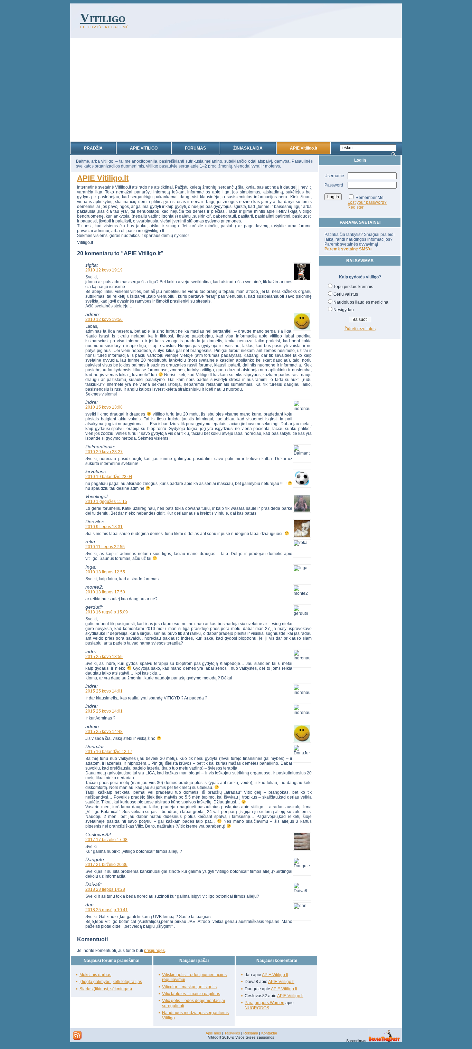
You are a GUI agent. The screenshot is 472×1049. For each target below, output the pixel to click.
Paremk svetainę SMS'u (347, 249)
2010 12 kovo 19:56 (104, 319)
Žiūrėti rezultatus (360, 328)
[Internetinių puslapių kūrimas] (384, 1041)
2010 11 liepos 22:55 (105, 546)
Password (333, 185)
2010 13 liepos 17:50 (105, 592)
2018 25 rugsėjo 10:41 (106, 909)
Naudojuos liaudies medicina (360, 302)
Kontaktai (269, 1033)
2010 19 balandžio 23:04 (108, 476)
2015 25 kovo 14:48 (104, 731)
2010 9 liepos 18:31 (104, 526)
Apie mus (213, 1033)
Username (334, 175)
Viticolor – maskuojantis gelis (189, 986)
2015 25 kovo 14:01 (104, 691)
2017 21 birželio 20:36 (106, 864)
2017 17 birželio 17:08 (106, 839)
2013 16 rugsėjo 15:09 (106, 612)
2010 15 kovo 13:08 (104, 407)
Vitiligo (102, 18)
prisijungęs (154, 950)
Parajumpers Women (264, 1002)
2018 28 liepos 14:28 (105, 889)
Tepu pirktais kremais (353, 286)
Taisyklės (232, 1033)
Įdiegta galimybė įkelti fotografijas (110, 981)
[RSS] (77, 1035)
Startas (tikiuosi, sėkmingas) (105, 988)
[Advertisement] (236, 89)
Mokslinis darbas (95, 974)
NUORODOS (257, 1007)
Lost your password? (367, 202)
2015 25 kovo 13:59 (104, 656)
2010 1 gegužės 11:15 (106, 501)
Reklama (250, 1033)
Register (356, 207)
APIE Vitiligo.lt (103, 178)
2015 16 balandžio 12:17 (108, 751)
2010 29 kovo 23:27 (104, 451)
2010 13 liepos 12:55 (105, 572)
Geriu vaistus (345, 294)
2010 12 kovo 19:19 (104, 270)
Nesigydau (343, 309)
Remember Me (370, 197)
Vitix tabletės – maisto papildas (191, 993)
